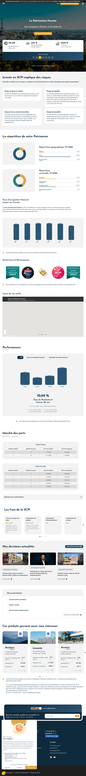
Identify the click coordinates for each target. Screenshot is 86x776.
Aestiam (34, 65)
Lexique (30, 755)
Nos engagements (55, 750)
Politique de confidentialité (21, 772)
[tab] (20, 357)
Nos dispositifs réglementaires (58, 753)
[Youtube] (54, 757)
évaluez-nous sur (51, 736)
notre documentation (72, 82)
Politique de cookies (35, 772)
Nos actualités (32, 750)
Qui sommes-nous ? (55, 745)
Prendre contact (32, 753)
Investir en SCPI (32, 745)
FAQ (29, 758)
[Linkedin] (51, 757)
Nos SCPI (39, 65)
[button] (3, 272)
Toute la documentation (34, 748)
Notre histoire (54, 748)
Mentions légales (8, 772)
